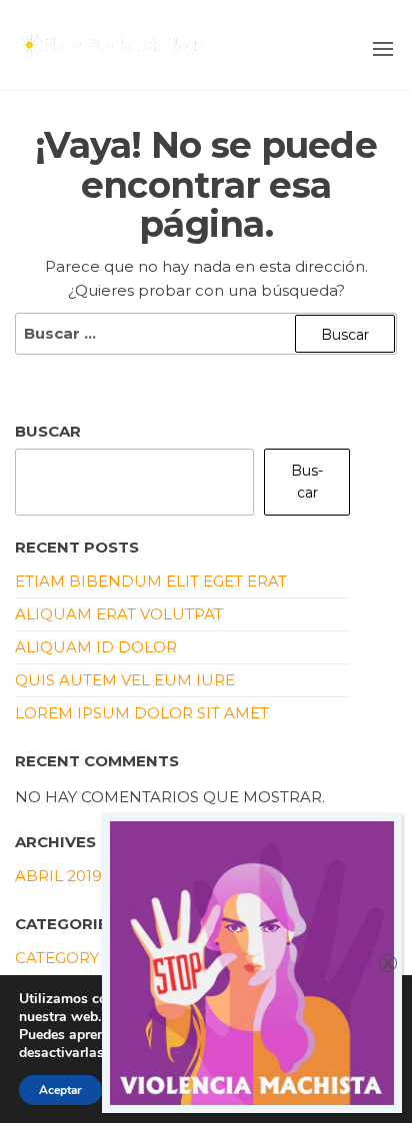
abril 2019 (58, 875)
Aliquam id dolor (96, 646)
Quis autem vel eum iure (125, 679)
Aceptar (60, 1090)
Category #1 (67, 957)
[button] (383, 49)
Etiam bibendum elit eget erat (151, 580)
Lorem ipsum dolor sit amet (142, 712)
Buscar (48, 431)
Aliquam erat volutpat (119, 613)
